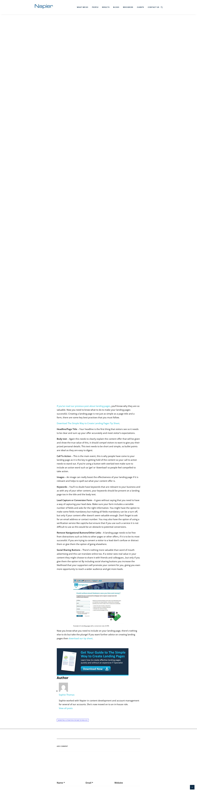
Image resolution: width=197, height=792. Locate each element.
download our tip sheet (81, 638)
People (95, 7)
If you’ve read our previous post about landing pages (83, 406)
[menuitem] (82, 7)
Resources (128, 7)
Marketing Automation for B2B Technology (73, 720)
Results (105, 7)
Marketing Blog (96, 210)
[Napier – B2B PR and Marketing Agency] (44, 7)
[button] (162, 7)
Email (89, 782)
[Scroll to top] (192, 786)
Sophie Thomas (116, 210)
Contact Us (153, 7)
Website (118, 782)
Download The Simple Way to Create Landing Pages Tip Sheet (88, 423)
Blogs (116, 7)
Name (61, 782)
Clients (140, 7)
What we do (82, 7)
